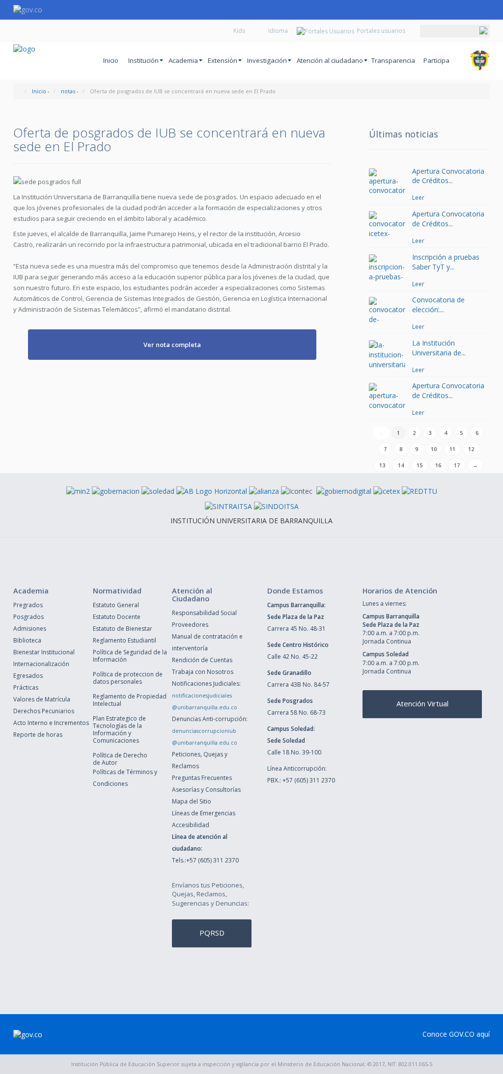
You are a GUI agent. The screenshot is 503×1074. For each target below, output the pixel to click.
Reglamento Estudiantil (124, 640)
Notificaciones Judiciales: (206, 683)
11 (452, 449)
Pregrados (28, 605)
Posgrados (28, 617)
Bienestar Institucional (44, 652)
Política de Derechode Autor (120, 759)
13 (382, 465)
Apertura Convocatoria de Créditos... (448, 176)
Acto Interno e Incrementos (51, 723)
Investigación (267, 60)
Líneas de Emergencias (203, 813)
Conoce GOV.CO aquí (456, 1034)
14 (401, 465)
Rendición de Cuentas (202, 660)
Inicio (110, 60)
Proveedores (190, 624)
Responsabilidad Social (204, 613)
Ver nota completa (172, 344)
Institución (143, 60)
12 (471, 449)
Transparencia (393, 60)
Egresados (28, 675)
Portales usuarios (381, 31)
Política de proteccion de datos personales (128, 678)
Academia (183, 60)
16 (438, 465)
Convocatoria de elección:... (438, 304)
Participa (436, 60)
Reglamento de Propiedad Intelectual (130, 700)
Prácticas (25, 687)
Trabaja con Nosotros (202, 672)
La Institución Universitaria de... (439, 347)
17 (457, 465)
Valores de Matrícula (41, 699)
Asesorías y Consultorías (206, 789)
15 (419, 465)
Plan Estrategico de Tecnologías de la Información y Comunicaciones (119, 729)
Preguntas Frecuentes (202, 778)
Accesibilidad (190, 825)
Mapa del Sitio (191, 801)
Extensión (222, 60)
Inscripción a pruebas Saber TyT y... (445, 261)
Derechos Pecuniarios (43, 711)
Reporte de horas (37, 734)
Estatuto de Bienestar (122, 628)
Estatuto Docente (116, 617)
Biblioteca (27, 640)
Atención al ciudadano (330, 60)
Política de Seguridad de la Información (130, 656)
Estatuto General (116, 605)
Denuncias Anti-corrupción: (210, 719)
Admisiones (29, 628)
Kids (239, 31)
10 (434, 449)
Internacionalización (41, 664)
